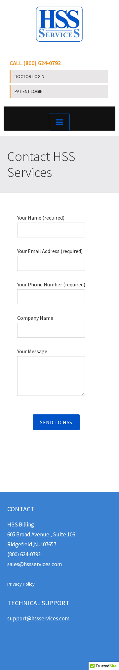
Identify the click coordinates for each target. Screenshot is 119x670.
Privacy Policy (21, 584)
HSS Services (59, 24)
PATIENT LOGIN (29, 91)
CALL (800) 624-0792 (35, 63)
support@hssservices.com (38, 618)
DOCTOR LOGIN (29, 76)
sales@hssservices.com (34, 564)
